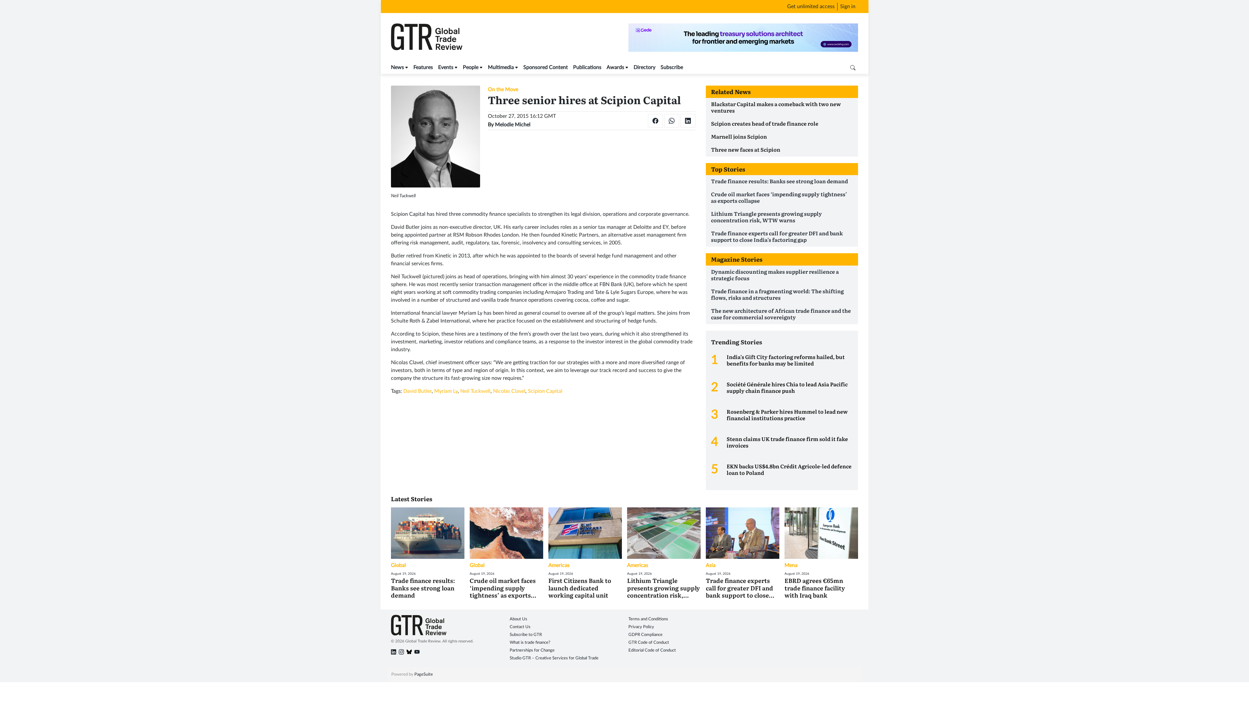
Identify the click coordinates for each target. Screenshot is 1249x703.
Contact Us (520, 627)
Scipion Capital (545, 391)
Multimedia (501, 67)
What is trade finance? (530, 643)
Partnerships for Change (532, 650)
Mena (791, 565)
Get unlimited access (811, 6)
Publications (587, 67)
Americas (559, 565)
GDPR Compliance (645, 635)
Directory (644, 67)
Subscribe (672, 67)
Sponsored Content (545, 67)
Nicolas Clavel (509, 391)
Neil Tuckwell (475, 391)
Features (423, 67)
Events (445, 67)
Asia (711, 565)
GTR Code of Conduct (648, 643)
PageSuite (423, 674)
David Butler (417, 391)
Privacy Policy (641, 627)
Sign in (847, 6)
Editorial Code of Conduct (652, 650)
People (470, 67)
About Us (518, 619)
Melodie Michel (512, 124)
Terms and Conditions (648, 619)
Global (398, 565)
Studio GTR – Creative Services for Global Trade (554, 658)
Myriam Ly (446, 391)
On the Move (503, 89)
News (397, 67)
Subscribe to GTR (526, 635)
